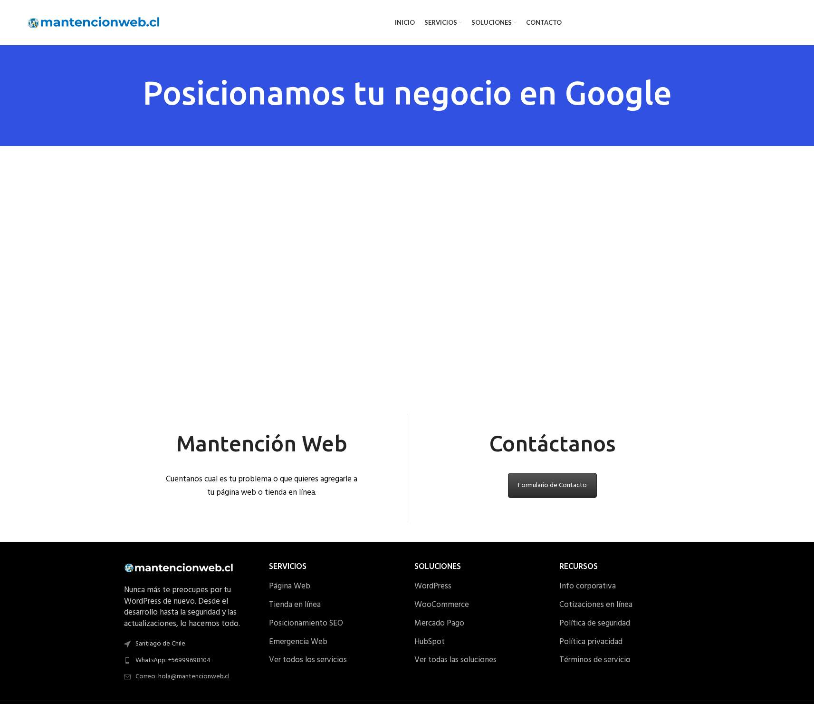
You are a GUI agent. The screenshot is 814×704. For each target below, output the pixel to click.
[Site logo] (94, 22)
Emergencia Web (298, 642)
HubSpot (429, 642)
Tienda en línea (295, 605)
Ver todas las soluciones (455, 660)
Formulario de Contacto (552, 485)
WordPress (432, 586)
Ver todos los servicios (308, 660)
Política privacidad (590, 642)
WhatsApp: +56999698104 (173, 660)
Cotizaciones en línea (595, 605)
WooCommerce (441, 605)
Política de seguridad (594, 623)
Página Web (289, 586)
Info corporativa (587, 586)
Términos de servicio (595, 660)
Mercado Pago (439, 623)
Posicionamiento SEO (306, 623)
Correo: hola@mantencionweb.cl (182, 676)
